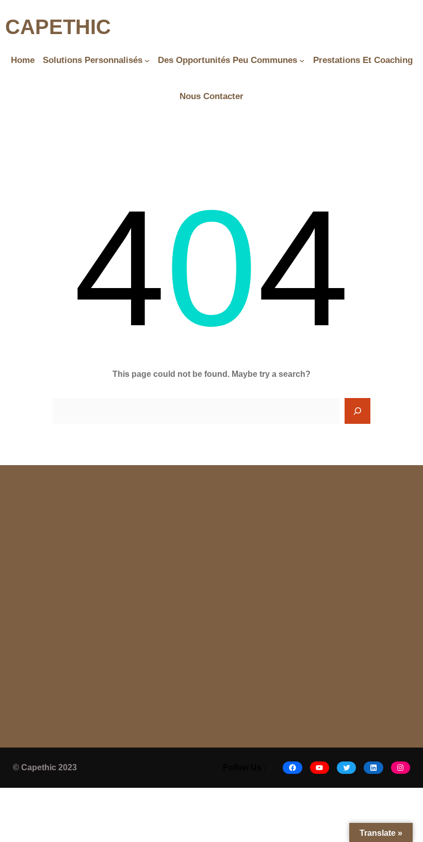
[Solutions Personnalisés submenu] (147, 60)
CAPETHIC (58, 26)
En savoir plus (66, 681)
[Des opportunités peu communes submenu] (301, 60)
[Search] (357, 411)
